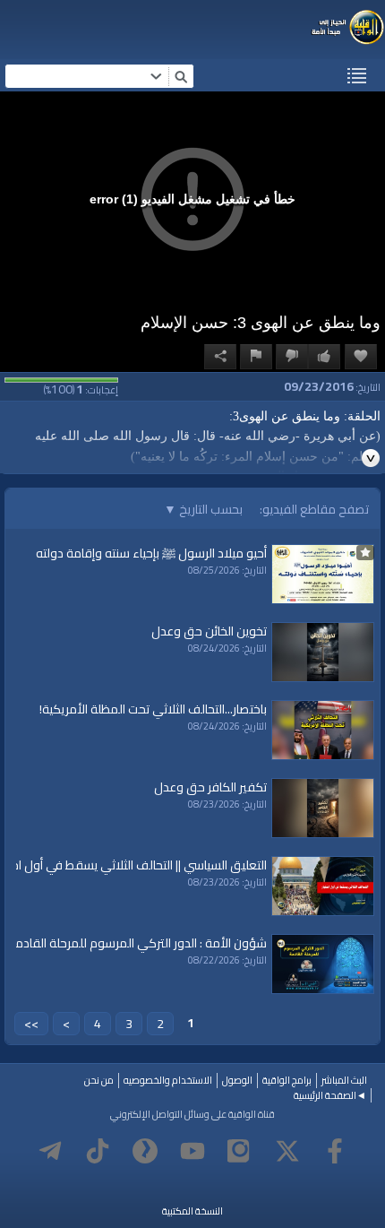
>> (31, 1023)
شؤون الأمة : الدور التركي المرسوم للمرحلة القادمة (137, 943)
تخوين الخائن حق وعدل (209, 631)
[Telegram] (50, 1150)
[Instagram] (239, 1150)
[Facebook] (334, 1150)
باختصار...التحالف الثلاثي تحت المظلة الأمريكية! (153, 709)
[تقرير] (256, 356)
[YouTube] (192, 1150)
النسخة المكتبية (192, 1211)
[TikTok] (97, 1150)
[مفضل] (361, 356)
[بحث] (180, 76)
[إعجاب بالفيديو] (324, 356)
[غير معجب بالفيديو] (292, 356)
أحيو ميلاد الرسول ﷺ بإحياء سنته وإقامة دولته (151, 553)
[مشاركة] (220, 356)
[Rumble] (145, 1150)
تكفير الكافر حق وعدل (210, 787)
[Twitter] (287, 1150)
